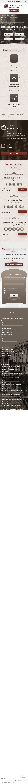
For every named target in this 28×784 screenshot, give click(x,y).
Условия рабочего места (8, 529)
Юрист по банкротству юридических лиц (11, 766)
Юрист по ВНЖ (6, 682)
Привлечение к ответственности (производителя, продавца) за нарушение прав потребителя (12, 590)
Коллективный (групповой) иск (10, 565)
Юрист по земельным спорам (9, 360)
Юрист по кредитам (6, 606)
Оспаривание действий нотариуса (10, 411)
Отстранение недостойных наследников (12, 409)
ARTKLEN (14, 782)
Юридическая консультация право (11, 734)
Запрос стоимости (19, 39)
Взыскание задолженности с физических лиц (12, 21)
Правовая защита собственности (9, 768)
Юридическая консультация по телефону (12, 737)
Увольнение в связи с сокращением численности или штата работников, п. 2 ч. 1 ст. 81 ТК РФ (13, 485)
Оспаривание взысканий (8, 518)
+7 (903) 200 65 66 (14, 1)
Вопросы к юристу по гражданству (11, 687)
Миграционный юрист (6, 674)
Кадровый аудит (6, 532)
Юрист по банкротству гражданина (10, 653)
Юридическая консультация (11, 286)
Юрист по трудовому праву (8, 474)
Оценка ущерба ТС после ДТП (10, 548)
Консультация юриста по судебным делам (13, 559)
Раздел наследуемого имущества (10, 413)
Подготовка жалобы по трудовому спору (12, 524)
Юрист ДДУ (5, 345)
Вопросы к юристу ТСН (8, 355)
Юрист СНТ (5, 343)
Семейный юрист (5, 422)
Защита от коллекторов (8, 611)
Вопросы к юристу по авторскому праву (12, 472)
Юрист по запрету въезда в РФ (10, 676)
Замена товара (6, 575)
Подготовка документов (10, 290)
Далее (14, 295)
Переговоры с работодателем (9, 509)
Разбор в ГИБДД (6, 544)
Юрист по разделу (7, 334)
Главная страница (5, 15)
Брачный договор (6, 440)
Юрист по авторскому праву (8, 446)
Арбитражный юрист (6, 759)
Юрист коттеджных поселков (9, 338)
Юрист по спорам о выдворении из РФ (12, 678)
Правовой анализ (5, 717)
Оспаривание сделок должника (10, 662)
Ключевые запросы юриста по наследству (13, 417)
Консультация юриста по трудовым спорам (13, 476)
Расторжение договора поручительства (12, 621)
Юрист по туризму (7, 599)
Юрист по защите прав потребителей (10, 571)
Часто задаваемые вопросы (14, 264)
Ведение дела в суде (7, 561)
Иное (6, 292)
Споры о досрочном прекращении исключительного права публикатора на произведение (12, 464)
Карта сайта (3, 780)
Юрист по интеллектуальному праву (10, 752)
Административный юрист (7, 631)
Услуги (12, 15)
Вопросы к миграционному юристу (11, 689)
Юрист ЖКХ (5, 347)
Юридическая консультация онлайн (11, 739)
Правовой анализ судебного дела (10, 719)
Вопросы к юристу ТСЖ (8, 351)
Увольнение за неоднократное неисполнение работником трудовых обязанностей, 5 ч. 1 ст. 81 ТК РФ (11, 480)
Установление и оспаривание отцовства (12, 434)
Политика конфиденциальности (21, 780)
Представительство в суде (11, 288)
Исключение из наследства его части (11, 415)
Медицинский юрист (6, 691)
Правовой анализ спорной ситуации (11, 721)
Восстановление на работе (9, 516)
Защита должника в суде (8, 664)
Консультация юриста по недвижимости (12, 324)
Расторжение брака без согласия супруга (12, 442)
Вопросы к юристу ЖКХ (8, 349)
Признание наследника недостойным (11, 384)
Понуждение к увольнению (9, 513)
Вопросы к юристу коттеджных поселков (12, 353)
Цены (8, 39)
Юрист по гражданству (8, 685)
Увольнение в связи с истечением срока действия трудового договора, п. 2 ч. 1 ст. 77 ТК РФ (12, 506)
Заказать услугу (8, 34)
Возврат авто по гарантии (8, 550)
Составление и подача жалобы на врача (12, 693)
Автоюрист (4, 540)
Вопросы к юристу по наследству (10, 419)
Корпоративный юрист (7, 757)
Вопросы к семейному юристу (9, 444)
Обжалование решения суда (9, 563)
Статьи (10, 780)
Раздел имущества (7, 426)
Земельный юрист (5, 358)
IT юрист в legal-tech (6, 771)
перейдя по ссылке (16, 256)
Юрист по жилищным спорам (9, 340)
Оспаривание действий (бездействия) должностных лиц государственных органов (11, 638)
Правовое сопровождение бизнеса (9, 773)
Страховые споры (6, 546)
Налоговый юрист (5, 755)
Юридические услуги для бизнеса (9, 17)
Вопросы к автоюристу (8, 554)
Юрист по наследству (6, 364)
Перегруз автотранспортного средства (12, 552)
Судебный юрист (5, 557)
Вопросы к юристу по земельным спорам (12, 362)
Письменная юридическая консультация (12, 741)
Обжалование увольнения (8, 511)
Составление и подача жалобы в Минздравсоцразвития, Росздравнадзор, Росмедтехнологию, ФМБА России (12, 701)
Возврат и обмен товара (8, 573)
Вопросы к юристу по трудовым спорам (12, 537)
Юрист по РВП (6, 680)
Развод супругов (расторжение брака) (11, 424)
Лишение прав (6, 542)
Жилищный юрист (5, 336)
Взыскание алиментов (7, 428)
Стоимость (22, 189)
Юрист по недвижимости (7, 320)
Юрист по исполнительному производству (11, 764)
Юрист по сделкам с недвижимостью (11, 322)
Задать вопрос (14, 10)
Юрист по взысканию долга (8, 19)
